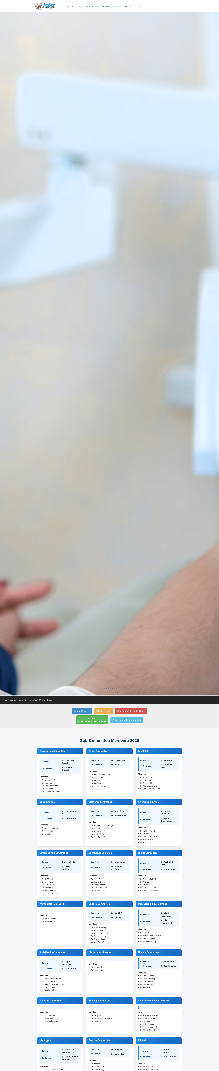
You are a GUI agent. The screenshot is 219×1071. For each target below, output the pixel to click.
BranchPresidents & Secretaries (92, 720)
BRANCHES (117, 6)
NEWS (81, 6)
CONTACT (139, 6)
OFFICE (74, 6)
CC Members (103, 710)
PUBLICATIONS (106, 6)
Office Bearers (82, 710)
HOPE (97, 6)
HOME (67, 6)
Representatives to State (131, 710)
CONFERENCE (128, 6)
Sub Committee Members (126, 719)
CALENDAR (89, 6)
